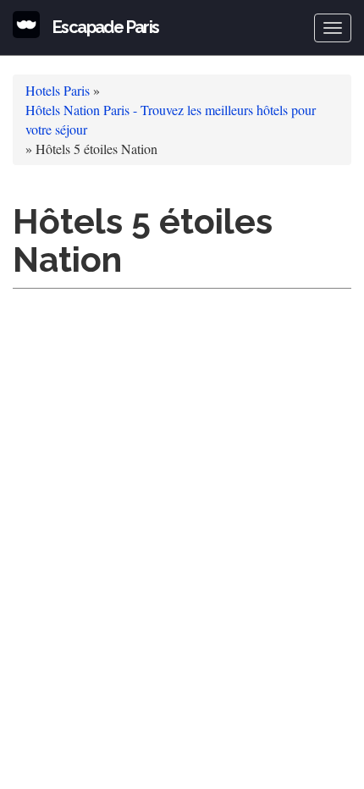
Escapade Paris (105, 27)
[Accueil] (26, 24)
